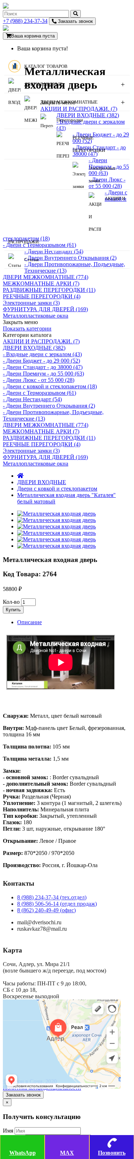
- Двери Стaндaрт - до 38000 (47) (43, 367)
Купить (13, 609)
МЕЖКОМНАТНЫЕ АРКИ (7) (41, 283)
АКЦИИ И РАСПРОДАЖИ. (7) (41, 341)
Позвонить (111, 1153)
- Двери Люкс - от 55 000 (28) (38, 380)
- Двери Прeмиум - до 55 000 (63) (43, 373)
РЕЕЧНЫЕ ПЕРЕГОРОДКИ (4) (41, 296)
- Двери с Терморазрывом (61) (39, 393)
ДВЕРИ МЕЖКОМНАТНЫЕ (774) (45, 277)
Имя (8, 1131)
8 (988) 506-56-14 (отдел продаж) (57, 904)
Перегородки (69, 120)
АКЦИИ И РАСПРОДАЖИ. (66, 220)
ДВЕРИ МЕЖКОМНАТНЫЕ (69, 102)
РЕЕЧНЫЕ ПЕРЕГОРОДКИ (89, 144)
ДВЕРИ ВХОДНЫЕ (43, 84)
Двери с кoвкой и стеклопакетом (57, 489)
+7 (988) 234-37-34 (25, 21)
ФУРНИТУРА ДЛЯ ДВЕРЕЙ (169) (45, 309)
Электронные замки (102, 174)
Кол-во (11, 602)
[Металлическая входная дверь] (56, 514)
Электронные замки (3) (31, 303)
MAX (67, 1153)
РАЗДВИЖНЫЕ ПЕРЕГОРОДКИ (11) (49, 290)
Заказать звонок (74, 21)
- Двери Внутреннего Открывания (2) (49, 406)
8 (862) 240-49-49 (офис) (46, 910)
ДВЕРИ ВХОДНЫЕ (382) (34, 348)
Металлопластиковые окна (35, 316)
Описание (29, 622)
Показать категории (27, 328)
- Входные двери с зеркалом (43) (42, 354)
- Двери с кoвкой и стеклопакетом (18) (50, 386)
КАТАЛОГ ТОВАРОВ (46, 66)
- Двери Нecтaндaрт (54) (32, 399)
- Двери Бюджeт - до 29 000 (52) (41, 361)
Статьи (31, 259)
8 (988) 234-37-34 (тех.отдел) (51, 897)
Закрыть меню (20, 322)
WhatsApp (22, 1153)
